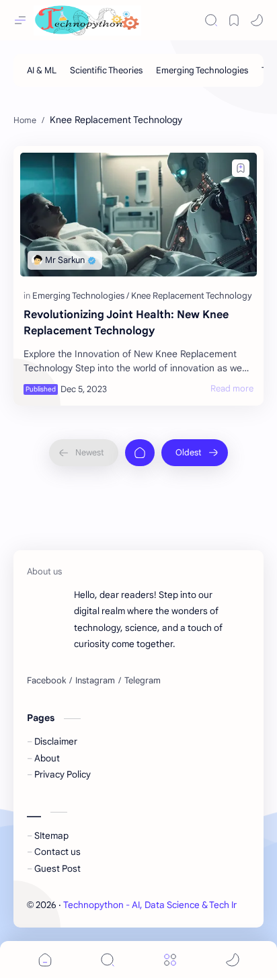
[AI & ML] (41, 70)
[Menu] (170, 959)
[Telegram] (142, 680)
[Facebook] (46, 680)
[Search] (211, 20)
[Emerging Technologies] (202, 70)
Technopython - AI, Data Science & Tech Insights (163, 905)
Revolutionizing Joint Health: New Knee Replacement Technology (126, 323)
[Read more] (231, 389)
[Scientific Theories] (106, 70)
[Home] (140, 452)
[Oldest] (194, 452)
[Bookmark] (234, 20)
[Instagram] (95, 680)
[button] (257, 20)
